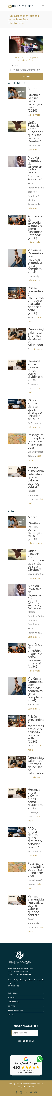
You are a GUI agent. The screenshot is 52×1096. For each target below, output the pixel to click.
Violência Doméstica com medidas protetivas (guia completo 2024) (35, 261)
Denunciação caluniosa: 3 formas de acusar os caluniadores (37, 337)
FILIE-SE (11, 1015)
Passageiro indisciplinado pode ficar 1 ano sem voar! (38, 441)
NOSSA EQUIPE (13, 1002)
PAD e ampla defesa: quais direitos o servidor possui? (35, 409)
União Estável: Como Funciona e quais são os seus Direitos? (36, 131)
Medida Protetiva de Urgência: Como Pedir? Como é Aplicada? (35, 168)
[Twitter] (30, 1092)
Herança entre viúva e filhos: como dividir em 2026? (35, 370)
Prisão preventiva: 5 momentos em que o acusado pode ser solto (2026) (36, 300)
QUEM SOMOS (13, 993)
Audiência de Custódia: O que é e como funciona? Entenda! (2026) (35, 227)
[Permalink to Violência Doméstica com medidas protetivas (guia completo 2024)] (17, 258)
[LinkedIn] (26, 1092)
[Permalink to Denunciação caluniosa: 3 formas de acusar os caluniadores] (17, 334)
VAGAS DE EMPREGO (15, 1010)
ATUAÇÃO (11, 997)
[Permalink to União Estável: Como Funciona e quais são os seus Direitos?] (17, 126)
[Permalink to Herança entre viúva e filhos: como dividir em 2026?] (17, 365)
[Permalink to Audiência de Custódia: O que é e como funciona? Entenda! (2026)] (17, 220)
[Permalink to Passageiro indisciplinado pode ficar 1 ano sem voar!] (17, 438)
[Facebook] (16, 1092)
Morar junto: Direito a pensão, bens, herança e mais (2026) (35, 100)
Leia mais (26, 76)
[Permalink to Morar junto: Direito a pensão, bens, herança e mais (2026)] (17, 93)
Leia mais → (36, 114)
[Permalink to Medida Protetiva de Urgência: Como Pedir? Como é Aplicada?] (17, 161)
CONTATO (11, 1006)
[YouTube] (35, 1092)
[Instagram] (21, 1092)
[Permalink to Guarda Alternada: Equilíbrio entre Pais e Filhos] (26, 47)
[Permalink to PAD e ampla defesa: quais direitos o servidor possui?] (17, 404)
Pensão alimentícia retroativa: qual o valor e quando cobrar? (36, 477)
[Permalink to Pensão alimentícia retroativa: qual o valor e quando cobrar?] (17, 471)
